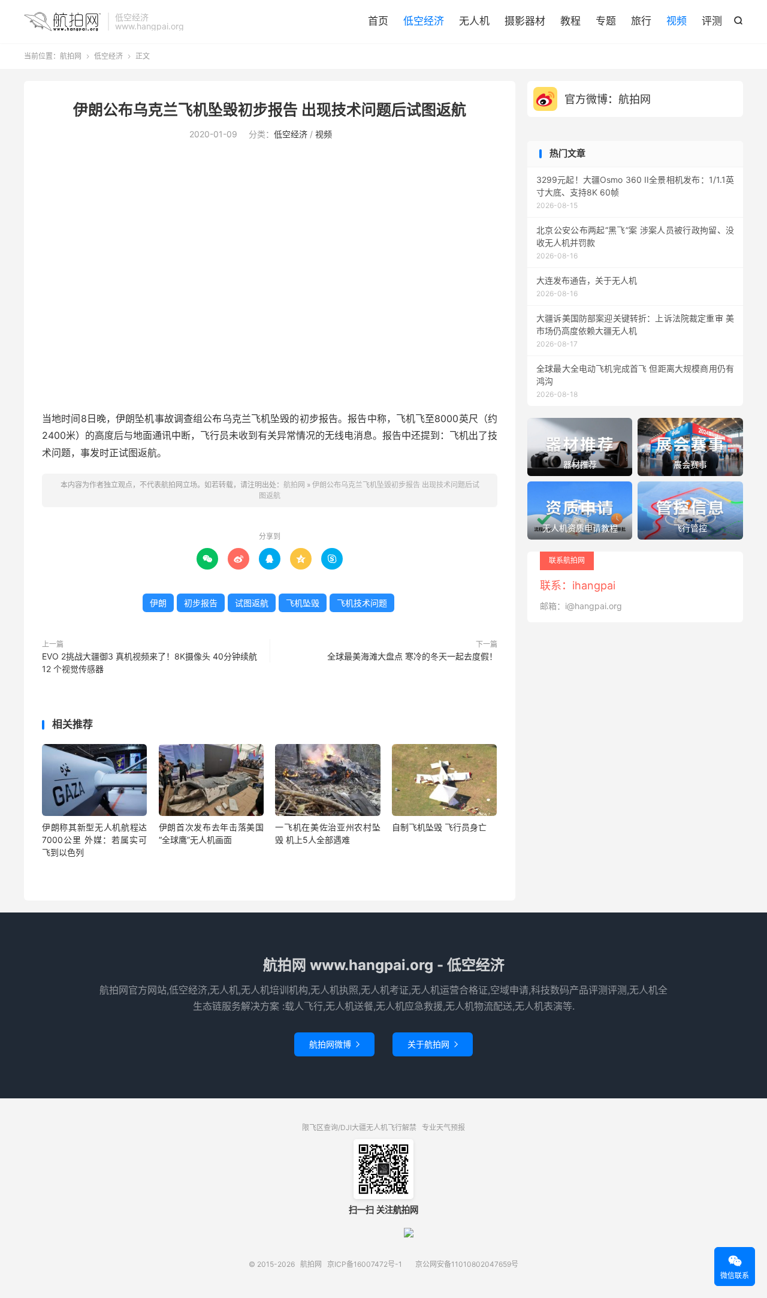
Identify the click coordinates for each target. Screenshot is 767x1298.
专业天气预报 (443, 1127)
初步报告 (201, 603)
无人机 (474, 21)
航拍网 (63, 21)
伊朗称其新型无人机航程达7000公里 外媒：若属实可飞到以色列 (94, 839)
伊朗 (158, 603)
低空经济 (423, 21)
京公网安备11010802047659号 (466, 1264)
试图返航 (251, 603)
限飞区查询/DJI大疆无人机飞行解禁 (359, 1127)
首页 (378, 21)
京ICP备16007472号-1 (364, 1264)
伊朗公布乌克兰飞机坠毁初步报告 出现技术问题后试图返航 (269, 110)
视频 (676, 21)
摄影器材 (525, 21)
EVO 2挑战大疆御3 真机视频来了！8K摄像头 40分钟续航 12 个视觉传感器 (149, 662)
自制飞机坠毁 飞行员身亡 (439, 827)
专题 (606, 21)
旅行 (641, 21)
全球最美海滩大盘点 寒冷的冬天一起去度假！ (412, 656)
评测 (712, 21)
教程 (570, 21)
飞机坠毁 (302, 603)
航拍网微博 (334, 1044)
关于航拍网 (432, 1044)
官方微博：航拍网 (607, 99)
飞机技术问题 (362, 603)
